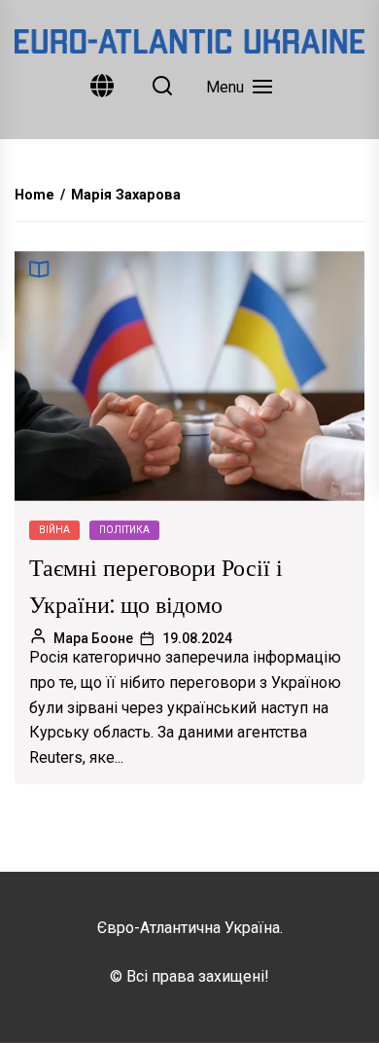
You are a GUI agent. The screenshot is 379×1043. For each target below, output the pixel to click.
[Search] (162, 87)
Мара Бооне (93, 638)
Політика (124, 529)
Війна (54, 529)
